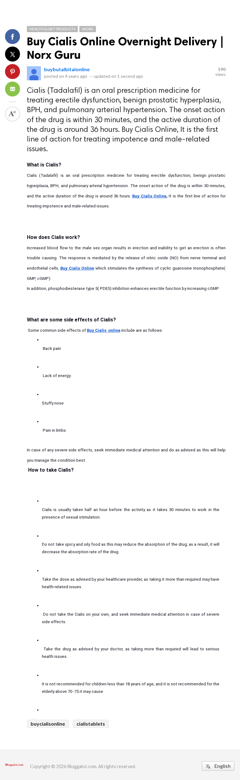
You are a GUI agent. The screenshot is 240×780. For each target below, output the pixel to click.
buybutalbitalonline (67, 69)
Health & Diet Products (52, 29)
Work (87, 29)
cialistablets (91, 724)
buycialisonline (48, 724)
